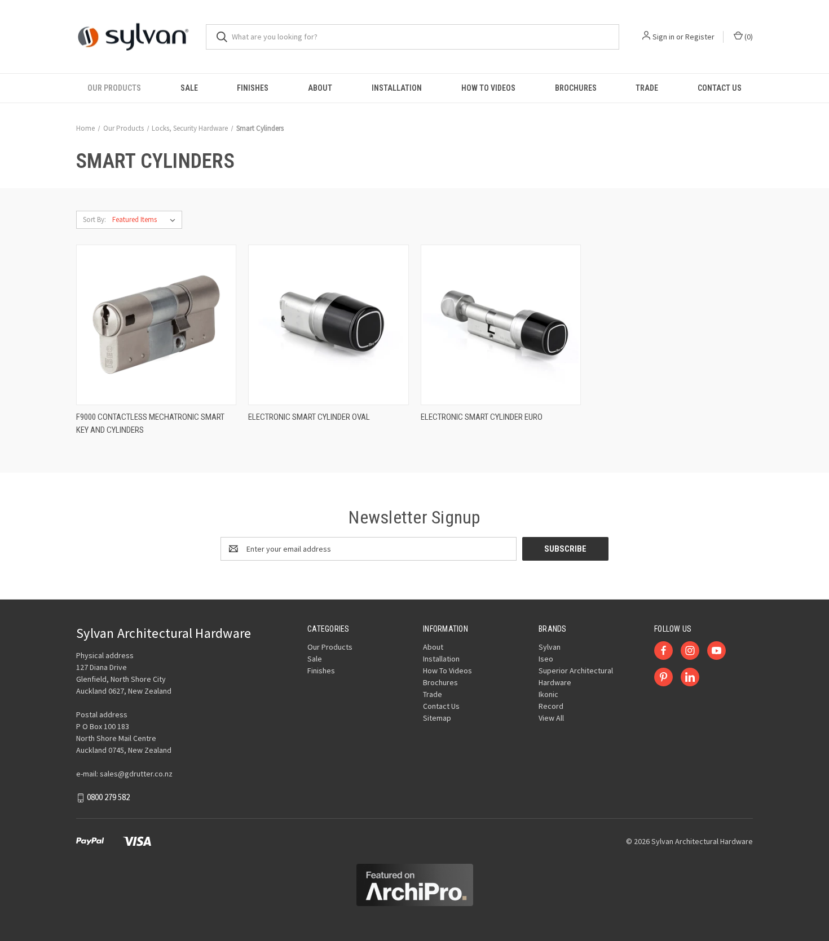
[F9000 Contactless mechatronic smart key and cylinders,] (156, 325)
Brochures (576, 87)
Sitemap (437, 718)
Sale (189, 87)
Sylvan (550, 647)
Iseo (546, 659)
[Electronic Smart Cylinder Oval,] (328, 325)
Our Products (114, 87)
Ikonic (548, 694)
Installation (397, 87)
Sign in (663, 37)
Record (551, 706)
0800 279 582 (108, 797)
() (748, 37)
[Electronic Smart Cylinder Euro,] (501, 325)
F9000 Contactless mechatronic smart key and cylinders (150, 423)
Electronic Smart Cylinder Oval (309, 417)
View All (551, 718)
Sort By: (94, 219)
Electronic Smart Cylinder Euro (482, 417)
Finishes (252, 87)
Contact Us (720, 87)
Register (700, 37)
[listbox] (146, 219)
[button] (414, 885)
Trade (647, 87)
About (320, 87)
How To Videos (488, 87)
